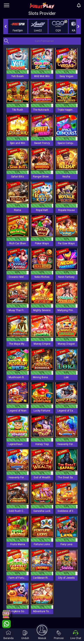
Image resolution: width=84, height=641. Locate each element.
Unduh (25, 638)
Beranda (8, 638)
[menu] (6, 5)
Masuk (42, 638)
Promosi (59, 638)
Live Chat (75, 638)
